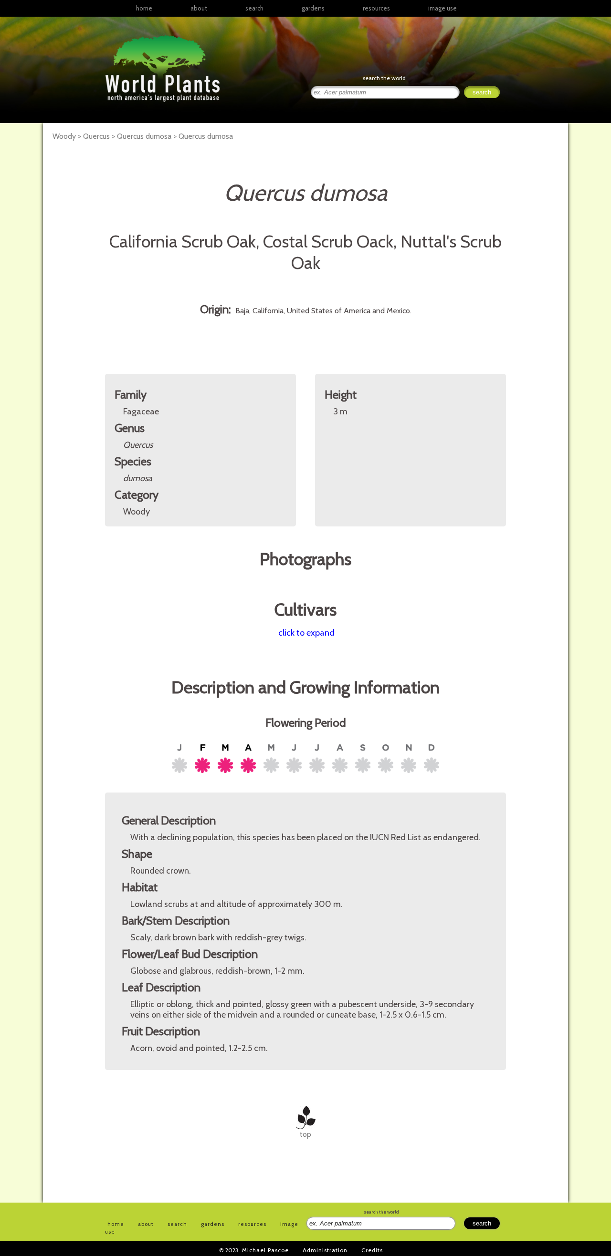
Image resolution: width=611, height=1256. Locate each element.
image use (442, 8)
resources (252, 1224)
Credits (372, 1250)
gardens (313, 8)
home (144, 8)
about (198, 8)
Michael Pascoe (265, 1250)
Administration (325, 1250)
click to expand (306, 633)
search (254, 8)
